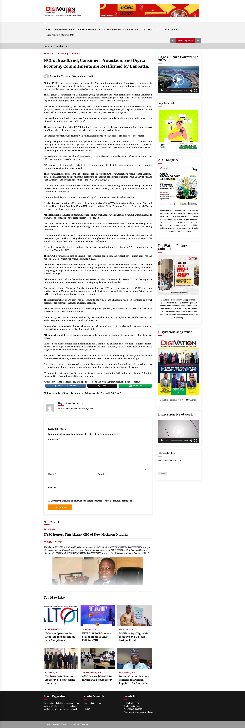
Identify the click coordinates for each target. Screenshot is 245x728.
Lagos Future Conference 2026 (60, 35)
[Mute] (190, 90)
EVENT (147, 29)
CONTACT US (169, 29)
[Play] (161, 90)
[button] (173, 40)
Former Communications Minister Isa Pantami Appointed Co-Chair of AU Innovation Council (134, 680)
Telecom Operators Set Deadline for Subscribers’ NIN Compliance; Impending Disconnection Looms (60, 637)
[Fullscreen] (195, 90)
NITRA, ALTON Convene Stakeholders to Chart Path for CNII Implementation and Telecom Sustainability (96, 637)
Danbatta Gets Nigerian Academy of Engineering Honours (60, 680)
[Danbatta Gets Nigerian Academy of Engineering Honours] (61, 658)
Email (101, 474)
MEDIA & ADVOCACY (112, 29)
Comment (54, 439)
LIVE (158, 29)
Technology (62, 53)
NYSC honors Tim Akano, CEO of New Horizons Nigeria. (86, 535)
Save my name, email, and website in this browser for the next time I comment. (91, 501)
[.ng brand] (178, 129)
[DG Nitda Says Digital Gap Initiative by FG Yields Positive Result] (134, 615)
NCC (119, 393)
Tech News (49, 53)
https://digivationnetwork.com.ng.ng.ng (75, 408)
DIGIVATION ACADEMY (88, 29)
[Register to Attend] (178, 275)
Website (52, 487)
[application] (178, 79)
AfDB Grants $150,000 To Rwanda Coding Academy (97, 678)
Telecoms (74, 53)
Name (52, 474)
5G (112, 393)
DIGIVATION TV (134, 29)
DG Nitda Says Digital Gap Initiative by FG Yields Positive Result (134, 637)
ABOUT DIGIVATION (63, 29)
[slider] (176, 90)
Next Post (50, 522)
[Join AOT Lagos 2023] (178, 185)
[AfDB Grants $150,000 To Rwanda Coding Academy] (98, 658)
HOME (48, 29)
